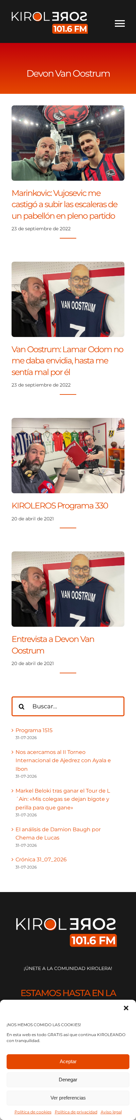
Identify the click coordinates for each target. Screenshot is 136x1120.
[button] (126, 1008)
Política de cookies (33, 1111)
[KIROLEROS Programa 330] (68, 422)
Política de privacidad (76, 1111)
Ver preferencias (68, 1098)
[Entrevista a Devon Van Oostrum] (68, 555)
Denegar (68, 1079)
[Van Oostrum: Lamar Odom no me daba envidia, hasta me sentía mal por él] (68, 266)
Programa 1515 (34, 730)
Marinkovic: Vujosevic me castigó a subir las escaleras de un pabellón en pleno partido (64, 204)
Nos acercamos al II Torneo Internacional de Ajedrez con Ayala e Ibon (63, 760)
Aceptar (68, 1061)
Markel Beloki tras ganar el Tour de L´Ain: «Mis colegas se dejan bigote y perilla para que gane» (63, 799)
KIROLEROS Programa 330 (60, 505)
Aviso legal (111, 1111)
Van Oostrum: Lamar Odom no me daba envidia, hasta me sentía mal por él (67, 360)
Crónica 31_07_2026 (41, 859)
